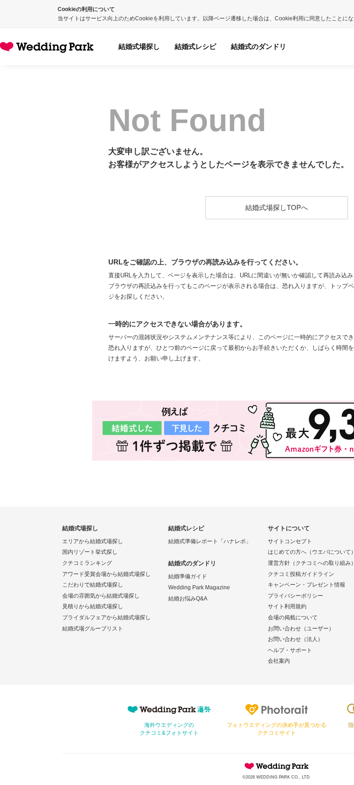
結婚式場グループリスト (92, 628)
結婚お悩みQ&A (187, 598)
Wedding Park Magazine (199, 587)
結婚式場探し (139, 46)
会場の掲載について (293, 617)
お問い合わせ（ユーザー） (301, 628)
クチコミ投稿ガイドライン (301, 574)
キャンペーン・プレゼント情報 (306, 584)
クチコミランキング (87, 563)
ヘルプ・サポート (290, 650)
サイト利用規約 (287, 606)
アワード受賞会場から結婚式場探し (106, 574)
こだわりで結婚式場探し (92, 584)
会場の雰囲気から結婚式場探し (101, 596)
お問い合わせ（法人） (295, 639)
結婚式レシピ (195, 46)
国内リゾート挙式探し (90, 552)
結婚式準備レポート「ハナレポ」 (209, 541)
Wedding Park (276, 766)
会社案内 (279, 661)
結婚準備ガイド (187, 576)
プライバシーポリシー (295, 596)
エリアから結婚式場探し (92, 541)
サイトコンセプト (290, 541)
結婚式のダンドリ (258, 46)
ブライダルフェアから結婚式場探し (106, 617)
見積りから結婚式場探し (92, 606)
